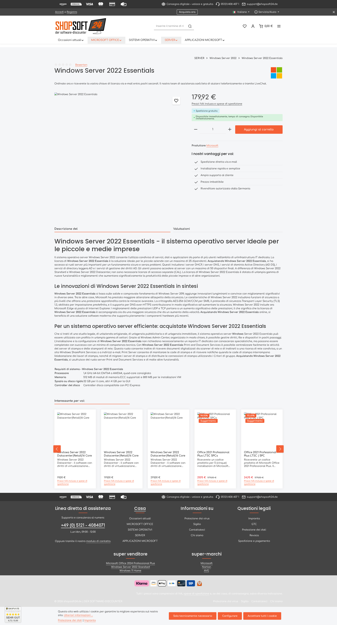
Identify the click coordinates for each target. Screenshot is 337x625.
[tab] (112, 229)
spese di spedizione (196, 593)
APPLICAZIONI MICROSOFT (140, 541)
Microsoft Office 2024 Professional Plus (130, 563)
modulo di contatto (98, 541)
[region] (119, 157)
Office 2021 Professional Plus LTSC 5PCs (213, 454)
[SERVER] (171, 40)
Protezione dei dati (254, 529)
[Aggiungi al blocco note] (176, 101)
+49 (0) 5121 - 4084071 (83, 525)
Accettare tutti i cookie (262, 616)
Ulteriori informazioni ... (78, 615)
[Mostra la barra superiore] (279, 26)
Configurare (229, 616)
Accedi (59, 12)
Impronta (254, 518)
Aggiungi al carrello (259, 129)
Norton (206, 567)
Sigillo (197, 524)
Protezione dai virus (197, 518)
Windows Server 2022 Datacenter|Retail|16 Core (74, 454)
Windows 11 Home (130, 570)
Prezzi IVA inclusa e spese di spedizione (217, 103)
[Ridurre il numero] (196, 129)
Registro (72, 12)
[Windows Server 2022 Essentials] (119, 157)
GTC (254, 524)
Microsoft (212, 145)
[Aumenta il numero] (230, 129)
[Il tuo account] (253, 26)
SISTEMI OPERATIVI (140, 529)
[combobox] (170, 26)
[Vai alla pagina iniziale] (80, 26)
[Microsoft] (276, 73)
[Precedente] (57, 449)
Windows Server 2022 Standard (130, 567)
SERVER (140, 535)
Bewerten (81, 65)
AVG (206, 570)
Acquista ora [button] (187, 12)
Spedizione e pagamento (254, 541)
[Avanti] (280, 449)
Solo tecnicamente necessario (192, 616)
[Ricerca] (190, 26)
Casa (140, 508)
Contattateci (197, 529)
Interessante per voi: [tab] (69, 400)
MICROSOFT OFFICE (140, 524)
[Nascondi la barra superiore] (333, 12)
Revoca (254, 535)
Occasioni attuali (140, 518)
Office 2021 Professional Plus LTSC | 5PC (260, 454)
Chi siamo (197, 535)
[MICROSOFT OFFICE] (106, 40)
